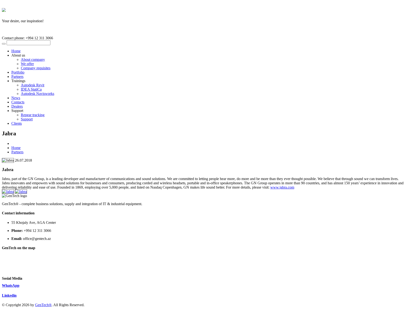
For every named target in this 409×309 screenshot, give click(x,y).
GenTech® (43, 305)
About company (33, 59)
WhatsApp (10, 285)
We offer (27, 64)
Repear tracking (32, 115)
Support (27, 119)
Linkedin (9, 295)
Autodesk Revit (32, 85)
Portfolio (17, 72)
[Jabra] (8, 191)
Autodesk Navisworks (37, 94)
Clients (16, 123)
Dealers (17, 106)
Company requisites (35, 68)
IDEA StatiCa (31, 89)
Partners (17, 77)
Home (16, 51)
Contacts (17, 102)
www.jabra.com (282, 187)
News (15, 98)
